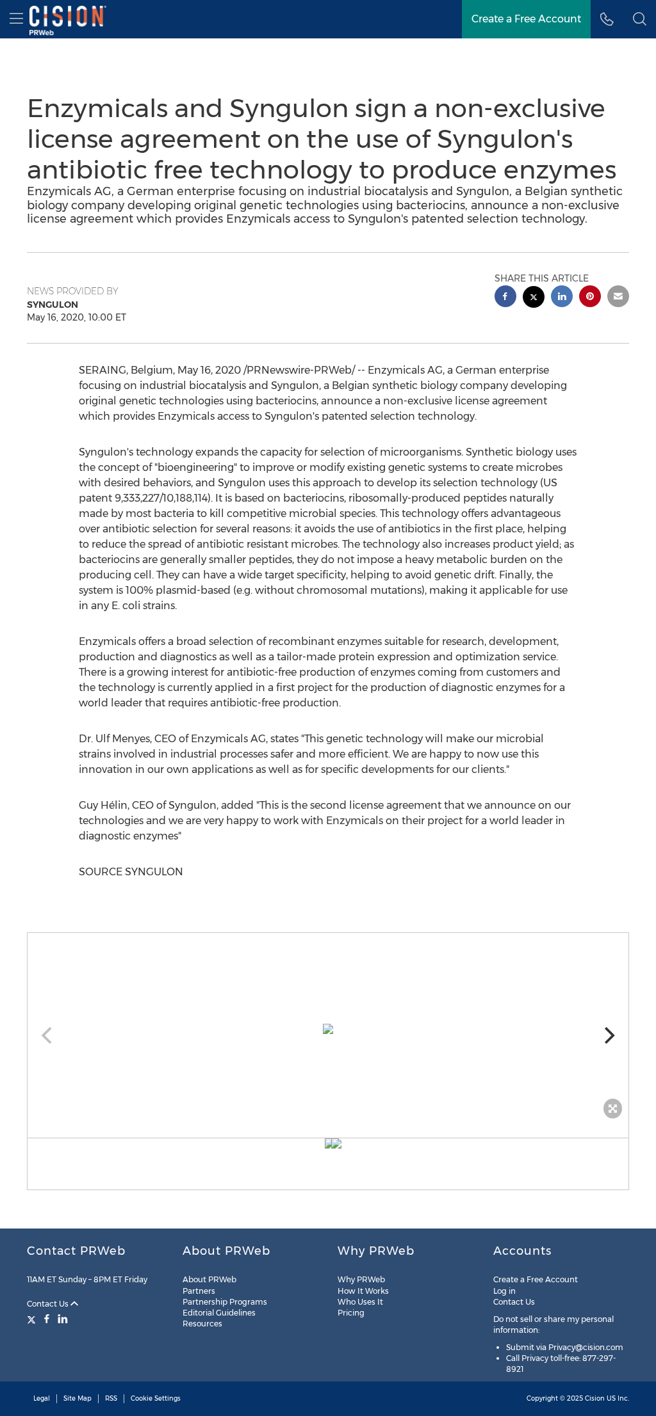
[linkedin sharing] (562, 297)
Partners (199, 1291)
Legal (41, 1398)
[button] (328, 1029)
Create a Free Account (526, 19)
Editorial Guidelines (219, 1312)
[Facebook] (47, 1318)
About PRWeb (209, 1279)
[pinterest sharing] (590, 297)
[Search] (639, 19)
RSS (111, 1398)
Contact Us (48, 1304)
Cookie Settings (156, 1398)
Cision (595, 1398)
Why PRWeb (361, 1279)
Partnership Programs (225, 1302)
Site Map (77, 1398)
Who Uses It (360, 1302)
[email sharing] (618, 297)
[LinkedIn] (62, 1318)
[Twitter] (33, 1318)
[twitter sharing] (534, 298)
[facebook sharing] (505, 297)
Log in (504, 1291)
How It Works (363, 1291)
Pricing (351, 1312)
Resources (202, 1323)
